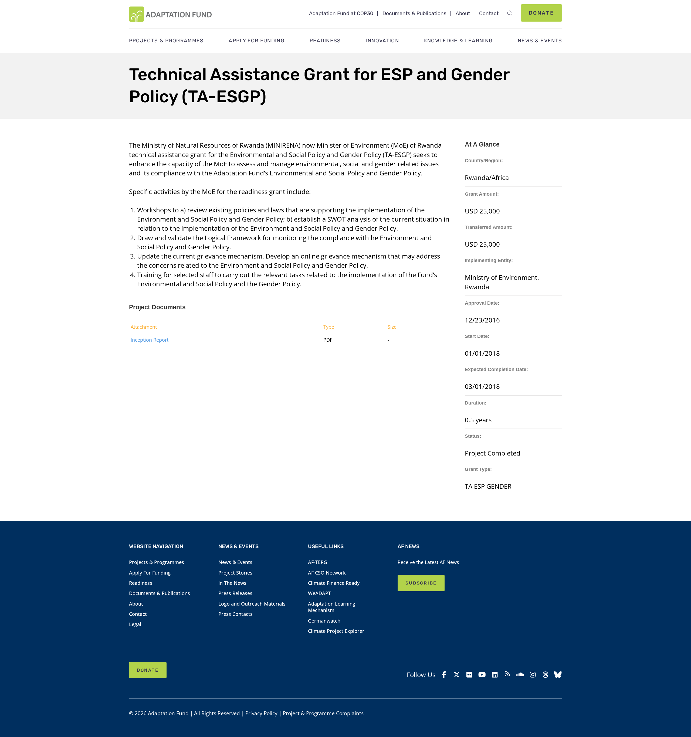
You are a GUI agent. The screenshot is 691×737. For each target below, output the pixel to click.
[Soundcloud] (520, 674)
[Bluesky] (558, 674)
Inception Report (149, 340)
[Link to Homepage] (170, 14)
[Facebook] (444, 674)
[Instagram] (533, 674)
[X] (457, 674)
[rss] (507, 674)
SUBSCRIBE (421, 583)
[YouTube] (482, 674)
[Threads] (545, 674)
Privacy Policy (261, 713)
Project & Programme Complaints (323, 713)
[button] (509, 13)
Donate (541, 13)
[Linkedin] (494, 674)
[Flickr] (469, 674)
